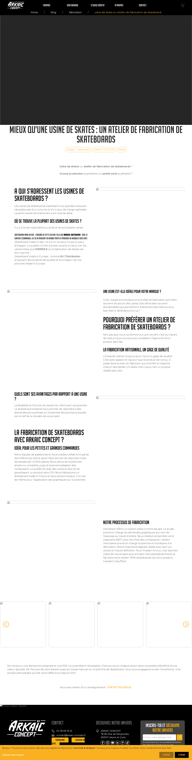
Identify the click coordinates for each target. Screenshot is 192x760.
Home (34, 12)
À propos (119, 5)
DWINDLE (41, 249)
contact (143, 5)
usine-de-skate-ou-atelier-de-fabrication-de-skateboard (127, 12)
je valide (181, 755)
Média (121, 149)
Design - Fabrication (79, 149)
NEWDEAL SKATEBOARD (72, 235)
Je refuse (166, 755)
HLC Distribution (70, 256)
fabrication (75, 12)
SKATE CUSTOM (104, 149)
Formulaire (60, 740)
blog (53, 12)
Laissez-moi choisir (13, 755)
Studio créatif (98, 5)
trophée (46, 5)
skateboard (72, 5)
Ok (179, 737)
